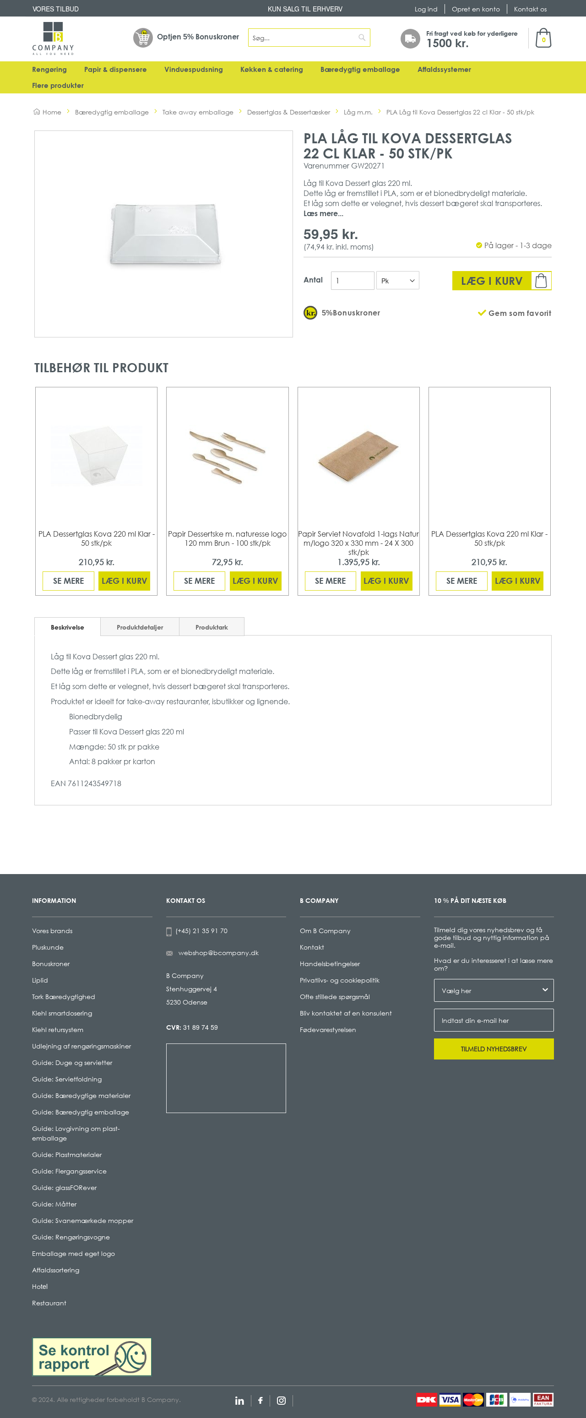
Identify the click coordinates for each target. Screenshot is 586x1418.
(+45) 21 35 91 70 (200, 930)
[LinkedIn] (239, 1399)
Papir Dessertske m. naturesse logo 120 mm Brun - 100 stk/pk (227, 538)
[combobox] (309, 37)
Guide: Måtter (54, 1204)
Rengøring (49, 69)
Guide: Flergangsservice (69, 1171)
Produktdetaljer (140, 627)
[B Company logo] (53, 38)
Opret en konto (476, 9)
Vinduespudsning (193, 69)
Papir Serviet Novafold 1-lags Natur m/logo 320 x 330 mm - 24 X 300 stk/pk (358, 543)
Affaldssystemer (444, 69)
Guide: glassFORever (64, 1187)
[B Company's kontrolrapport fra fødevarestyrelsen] (92, 1355)
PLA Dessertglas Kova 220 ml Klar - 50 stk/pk (96, 538)
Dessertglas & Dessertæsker (288, 112)
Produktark (211, 627)
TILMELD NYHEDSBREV (494, 1049)
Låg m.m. (358, 112)
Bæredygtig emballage (360, 69)
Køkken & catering (271, 69)
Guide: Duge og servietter (72, 1062)
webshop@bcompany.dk (219, 952)
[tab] (67, 626)
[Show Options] (545, 990)
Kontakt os (530, 9)
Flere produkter (58, 85)
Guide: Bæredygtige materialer (81, 1095)
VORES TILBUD (56, 8)
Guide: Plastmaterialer (67, 1154)
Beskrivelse (67, 627)
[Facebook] (260, 1399)
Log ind (426, 9)
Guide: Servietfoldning (67, 1079)
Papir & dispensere (115, 69)
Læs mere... (323, 213)
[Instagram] (281, 1399)
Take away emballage (198, 112)
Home (52, 112)
